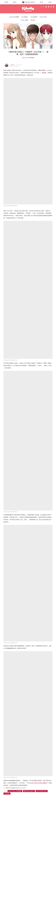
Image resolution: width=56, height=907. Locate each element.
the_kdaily (23, 788)
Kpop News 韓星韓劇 (14, 16)
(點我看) (44, 72)
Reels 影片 (33, 20)
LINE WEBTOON (42, 791)
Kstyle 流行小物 (43, 16)
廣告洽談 (41, 2)
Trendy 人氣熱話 (24, 20)
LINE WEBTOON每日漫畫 (38, 783)
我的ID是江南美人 (29, 791)
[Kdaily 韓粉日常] (28, 9)
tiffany (12, 64)
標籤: (5, 791)
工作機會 (49, 2)
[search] (41, 6)
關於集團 (6, 2)
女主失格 (7, 793)
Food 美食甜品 (24, 16)
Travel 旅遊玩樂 (33, 16)
